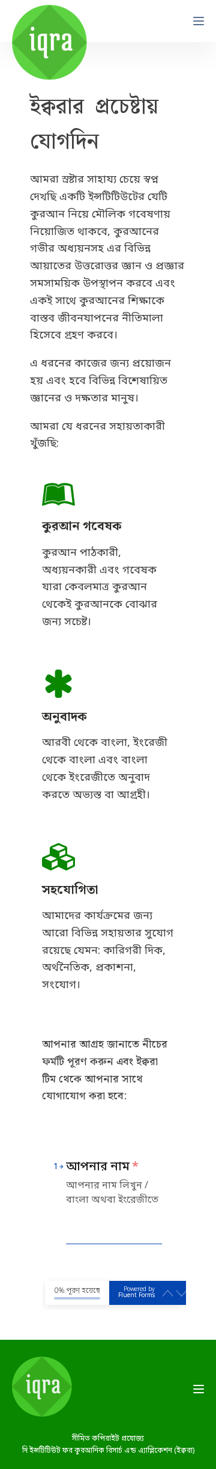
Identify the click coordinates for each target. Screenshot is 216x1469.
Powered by (136, 1293)
